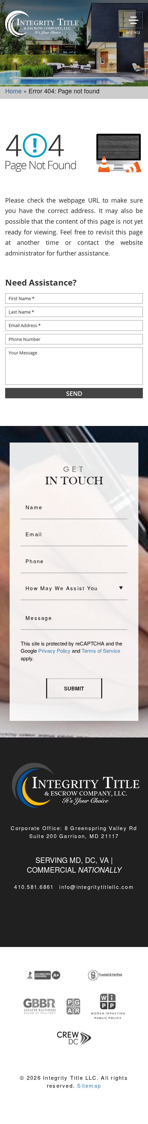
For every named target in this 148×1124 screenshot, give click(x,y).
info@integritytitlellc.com (96, 886)
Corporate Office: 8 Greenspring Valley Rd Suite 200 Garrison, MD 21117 (74, 831)
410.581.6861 (34, 886)
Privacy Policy (54, 650)
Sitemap (89, 1085)
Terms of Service (101, 650)
